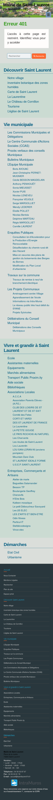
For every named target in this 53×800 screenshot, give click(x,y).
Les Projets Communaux (24, 289)
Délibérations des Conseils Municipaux (27, 328)
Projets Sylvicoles (22, 312)
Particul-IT (18, 522)
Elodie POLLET (21, 210)
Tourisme (13, 106)
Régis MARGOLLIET (24, 222)
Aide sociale (15, 382)
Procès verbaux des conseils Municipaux (26, 152)
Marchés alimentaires (21, 372)
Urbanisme (15, 557)
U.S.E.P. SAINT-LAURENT (27, 464)
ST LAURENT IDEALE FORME (29, 460)
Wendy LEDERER (22, 207)
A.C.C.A (17, 396)
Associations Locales (21, 392)
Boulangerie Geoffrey (24, 491)
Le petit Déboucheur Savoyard (29, 506)
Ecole (11, 358)
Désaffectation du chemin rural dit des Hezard (30, 249)
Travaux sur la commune (24, 275)
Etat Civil (13, 552)
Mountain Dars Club (23, 456)
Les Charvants (20, 437)
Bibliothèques (16, 387)
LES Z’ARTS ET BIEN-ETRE (28, 514)
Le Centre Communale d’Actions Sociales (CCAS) (28, 143)
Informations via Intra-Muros (27, 301)
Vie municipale (18, 124)
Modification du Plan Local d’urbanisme (27, 267)
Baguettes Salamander (25, 483)
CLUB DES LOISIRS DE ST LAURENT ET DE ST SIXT (27, 409)
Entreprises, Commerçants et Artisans (27, 472)
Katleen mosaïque (22, 502)
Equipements (16, 368)
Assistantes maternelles (23, 363)
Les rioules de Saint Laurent (27, 441)
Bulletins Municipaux (21, 159)
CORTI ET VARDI (22, 418)
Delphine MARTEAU (23, 218)
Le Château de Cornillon (23, 101)
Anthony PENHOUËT (24, 183)
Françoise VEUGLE (23, 199)
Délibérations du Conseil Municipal (23, 320)
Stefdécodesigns (22, 525)
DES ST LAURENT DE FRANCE (30, 422)
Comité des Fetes (22, 414)
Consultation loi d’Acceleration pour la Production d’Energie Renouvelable (31, 240)
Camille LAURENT (22, 226)
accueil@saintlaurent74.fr (20, 776)
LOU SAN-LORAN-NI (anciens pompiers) (29, 451)
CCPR (37, 791)
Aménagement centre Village (28, 293)
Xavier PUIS (19, 191)
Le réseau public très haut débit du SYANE (31, 306)
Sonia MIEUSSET (22, 187)
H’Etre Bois (19, 498)
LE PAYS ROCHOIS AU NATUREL (31, 434)
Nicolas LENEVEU (22, 195)
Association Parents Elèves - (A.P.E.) (28, 401)
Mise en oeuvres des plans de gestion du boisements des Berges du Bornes (31, 258)
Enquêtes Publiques (20, 232)
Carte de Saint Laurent (22, 91)
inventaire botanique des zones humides (28, 84)
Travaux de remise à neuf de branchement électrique (28, 281)
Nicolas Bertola (21, 214)
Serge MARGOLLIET (24, 203)
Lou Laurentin (20, 445)
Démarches (15, 544)
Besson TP (19, 487)
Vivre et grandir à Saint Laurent (26, 348)
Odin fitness (19, 518)
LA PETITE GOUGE (23, 430)
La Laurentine (16, 96)
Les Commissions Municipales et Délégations (29, 134)
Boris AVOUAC (20, 168)
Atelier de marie (21, 479)
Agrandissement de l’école (27, 297)
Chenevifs (18, 494)
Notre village (16, 78)
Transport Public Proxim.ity (25, 377)
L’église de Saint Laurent (23, 111)
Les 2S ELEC (20, 510)
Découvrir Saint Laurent (27, 70)
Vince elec (18, 529)
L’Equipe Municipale (20, 164)
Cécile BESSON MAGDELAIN (28, 179)
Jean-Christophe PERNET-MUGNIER (27, 174)
